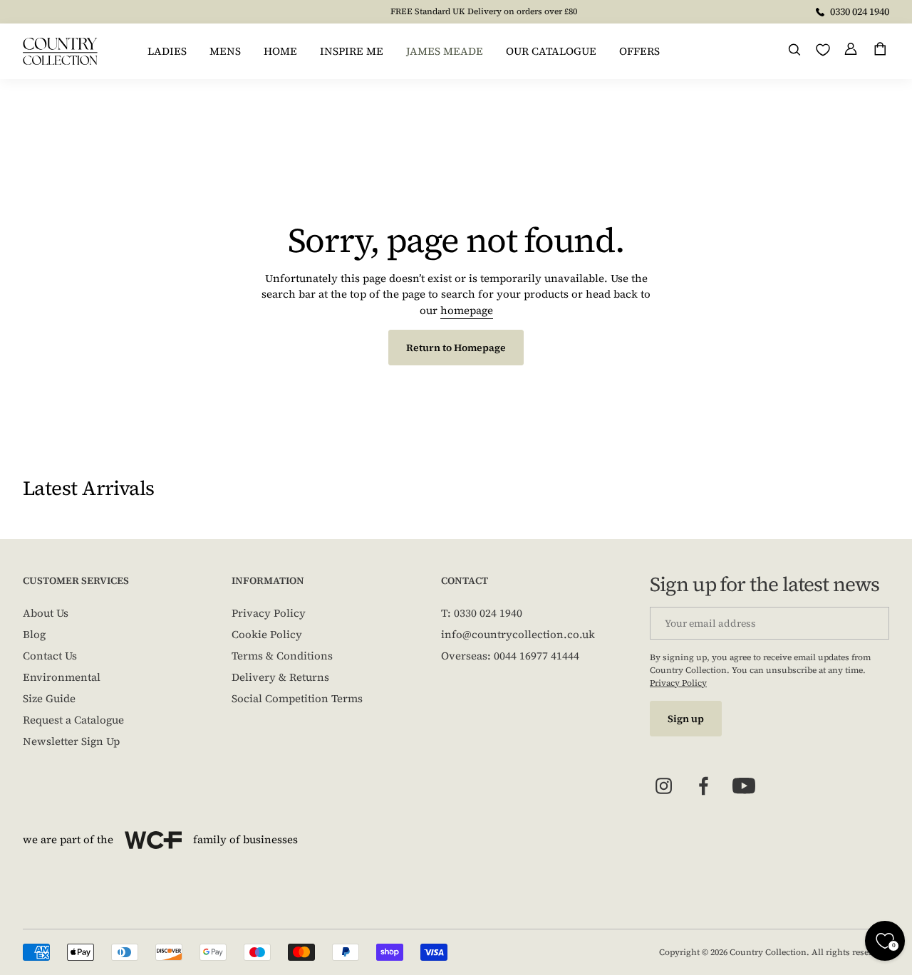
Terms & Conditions (282, 655)
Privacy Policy (269, 612)
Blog (34, 634)
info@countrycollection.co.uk (518, 634)
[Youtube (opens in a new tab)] (744, 786)
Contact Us (50, 655)
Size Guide (49, 698)
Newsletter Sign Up (71, 741)
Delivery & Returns (280, 676)
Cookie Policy (267, 634)
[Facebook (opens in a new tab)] (704, 786)
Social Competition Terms (297, 698)
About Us (45, 612)
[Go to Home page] (60, 51)
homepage (466, 310)
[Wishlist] (823, 49)
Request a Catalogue (73, 719)
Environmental (61, 676)
